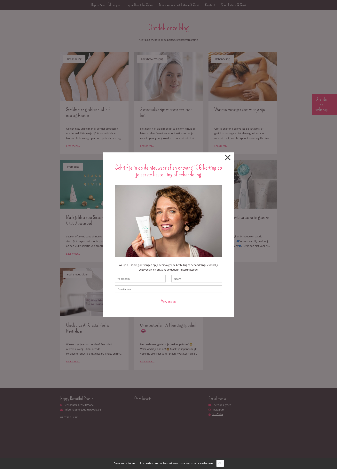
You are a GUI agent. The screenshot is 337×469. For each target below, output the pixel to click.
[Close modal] (228, 158)
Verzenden (168, 301)
